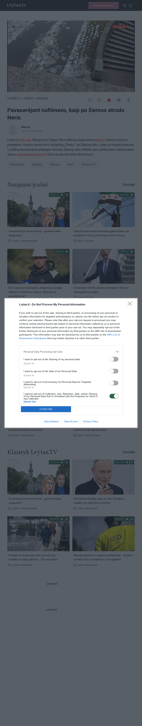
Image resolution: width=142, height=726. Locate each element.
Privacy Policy (90, 421)
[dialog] (71, 363)
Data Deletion (51, 421)
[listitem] (71, 351)
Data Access (71, 421)
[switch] (113, 359)
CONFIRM (46, 409)
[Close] (131, 304)
